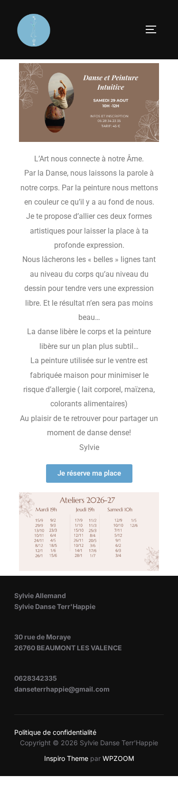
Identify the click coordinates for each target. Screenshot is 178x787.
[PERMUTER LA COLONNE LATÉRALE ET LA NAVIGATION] (154, 29)
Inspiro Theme (66, 758)
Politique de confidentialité (55, 732)
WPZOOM (118, 758)
